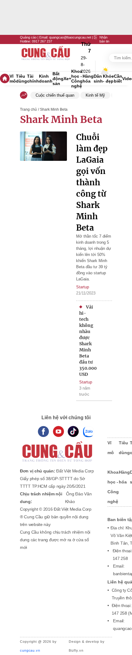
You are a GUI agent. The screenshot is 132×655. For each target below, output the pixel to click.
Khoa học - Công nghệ (77, 78)
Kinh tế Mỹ (95, 95)
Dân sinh (98, 78)
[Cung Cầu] (57, 447)
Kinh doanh (45, 78)
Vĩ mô (13, 78)
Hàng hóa (88, 78)
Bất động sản (58, 78)
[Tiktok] (73, 432)
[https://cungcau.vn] (46, 58)
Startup (82, 287)
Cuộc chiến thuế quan (55, 95)
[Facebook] (43, 432)
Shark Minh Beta (61, 119)
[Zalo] (88, 432)
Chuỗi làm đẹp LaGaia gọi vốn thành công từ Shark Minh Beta (92, 182)
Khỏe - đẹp (108, 78)
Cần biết (118, 78)
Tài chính (33, 78)
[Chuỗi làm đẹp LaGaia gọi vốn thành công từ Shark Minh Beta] (43, 186)
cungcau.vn (30, 650)
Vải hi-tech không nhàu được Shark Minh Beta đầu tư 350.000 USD (86, 340)
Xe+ (67, 78)
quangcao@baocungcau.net (70, 37)
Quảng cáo (28, 37)
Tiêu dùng (21, 78)
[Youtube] (58, 432)
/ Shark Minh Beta (53, 109)
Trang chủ (28, 109)
